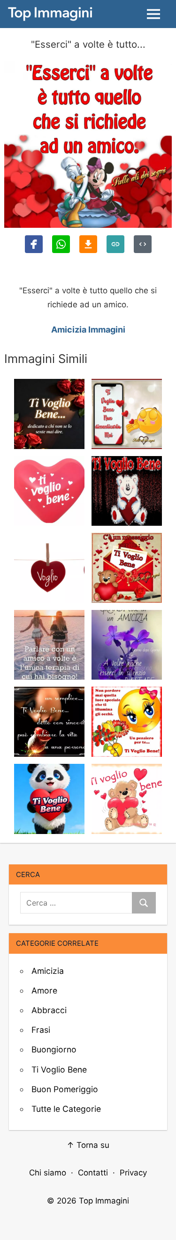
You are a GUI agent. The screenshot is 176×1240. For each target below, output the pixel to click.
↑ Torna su (88, 1145)
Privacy (133, 1172)
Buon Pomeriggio (64, 1089)
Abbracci (49, 1010)
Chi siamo (47, 1172)
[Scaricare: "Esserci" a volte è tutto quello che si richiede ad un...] (88, 244)
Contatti (93, 1172)
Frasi (40, 1030)
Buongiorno (54, 1049)
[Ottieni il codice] (143, 244)
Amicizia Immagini (88, 329)
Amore (44, 990)
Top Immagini (104, 1200)
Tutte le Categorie (66, 1109)
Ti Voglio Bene (59, 1069)
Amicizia (47, 971)
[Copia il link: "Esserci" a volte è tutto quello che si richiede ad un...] (115, 244)
